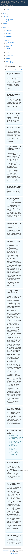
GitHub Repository (10, 42)
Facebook (8, 32)
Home (4, 8)
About (4, 13)
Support (5, 50)
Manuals (7, 58)
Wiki (6, 56)
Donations (8, 35)
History (7, 15)
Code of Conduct (14, 553)
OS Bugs (7, 43)
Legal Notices (6, 550)
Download (5, 16)
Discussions (8, 30)
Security (7, 11)
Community (6, 27)
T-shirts (7, 38)
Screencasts (8, 25)
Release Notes (9, 18)
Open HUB (8, 48)
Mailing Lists (8, 29)
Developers (6, 40)
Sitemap (12, 550)
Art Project (8, 33)
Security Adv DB (9, 62)
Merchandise (8, 36)
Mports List (8, 61)
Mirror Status (9, 19)
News (7, 9)
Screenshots (6, 23)
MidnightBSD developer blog (16, 69)
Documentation (9, 55)
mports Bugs (8, 45)
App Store (8, 21)
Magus (7, 46)
